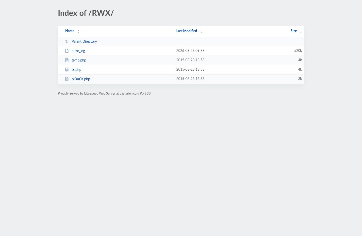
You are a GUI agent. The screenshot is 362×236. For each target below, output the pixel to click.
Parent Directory (84, 41)
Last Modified (186, 31)
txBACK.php (81, 79)
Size (294, 31)
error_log (78, 51)
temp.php (79, 60)
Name (69, 31)
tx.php (76, 70)
